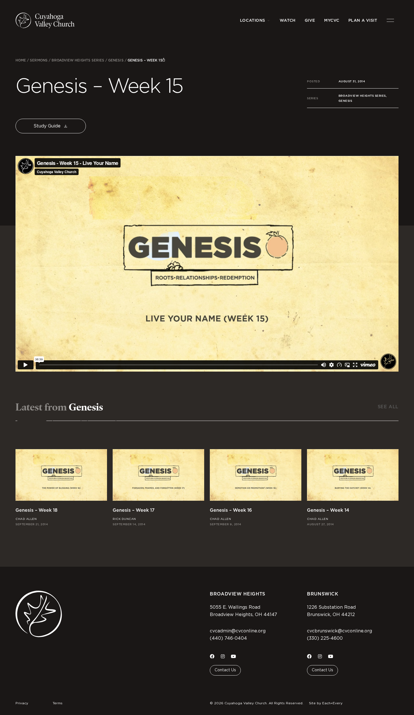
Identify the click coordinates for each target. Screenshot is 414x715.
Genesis (115, 60)
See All (388, 406)
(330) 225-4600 (325, 638)
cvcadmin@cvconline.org (238, 631)
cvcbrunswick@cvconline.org (339, 631)
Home (20, 60)
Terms (58, 703)
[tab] (31, 424)
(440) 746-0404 (228, 638)
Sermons (38, 60)
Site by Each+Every (325, 703)
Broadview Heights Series (78, 60)
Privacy (21, 703)
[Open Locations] (269, 20)
